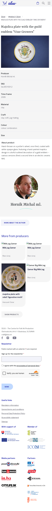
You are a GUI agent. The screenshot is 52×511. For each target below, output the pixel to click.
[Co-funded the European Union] (13, 439)
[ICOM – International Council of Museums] (39, 446)
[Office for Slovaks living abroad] (39, 492)
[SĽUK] (39, 471)
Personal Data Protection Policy (13, 413)
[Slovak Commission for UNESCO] (39, 464)
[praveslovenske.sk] (13, 464)
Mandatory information (10, 405)
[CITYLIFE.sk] (13, 485)
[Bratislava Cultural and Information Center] (39, 500)
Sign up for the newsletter (13, 353)
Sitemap (5, 421)
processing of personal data (28, 365)
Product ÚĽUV (14, 16)
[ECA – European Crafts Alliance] (39, 432)
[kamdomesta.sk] (13, 471)
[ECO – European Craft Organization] (39, 439)
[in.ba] (13, 478)
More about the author (14, 222)
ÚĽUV (3, 16)
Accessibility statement (10, 417)
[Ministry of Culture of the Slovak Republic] (13, 432)
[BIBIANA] (39, 478)
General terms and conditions (13, 409)
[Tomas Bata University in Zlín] (39, 485)
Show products (12, 314)
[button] (49, 3)
